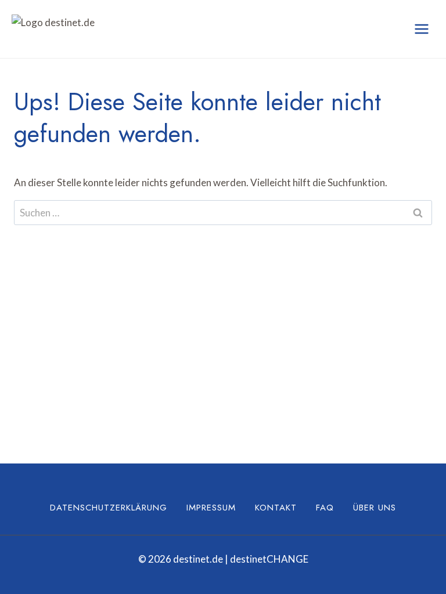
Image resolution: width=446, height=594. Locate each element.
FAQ (325, 507)
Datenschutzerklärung (108, 507)
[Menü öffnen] (421, 28)
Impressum (211, 507)
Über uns (374, 507)
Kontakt (276, 507)
